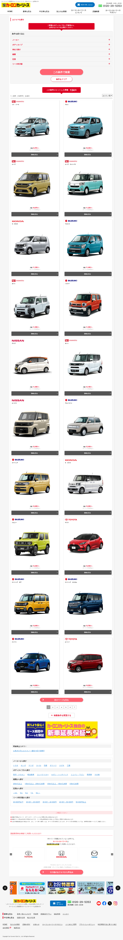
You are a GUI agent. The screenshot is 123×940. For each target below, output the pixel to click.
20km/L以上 (17, 783)
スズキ (61, 765)
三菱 (68, 765)
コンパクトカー (43, 774)
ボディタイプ (17, 44)
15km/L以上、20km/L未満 (34, 783)
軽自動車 (31, 774)
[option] (28, 854)
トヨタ (15, 765)
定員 (14, 59)
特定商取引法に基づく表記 (107, 924)
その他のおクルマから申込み (61, 872)
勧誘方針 (17, 928)
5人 (21, 793)
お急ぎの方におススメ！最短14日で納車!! (29, 750)
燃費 (14, 54)
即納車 (36, 914)
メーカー (15, 40)
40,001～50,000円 (66, 802)
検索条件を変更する (62, 715)
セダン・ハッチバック (59, 774)
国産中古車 (21, 917)
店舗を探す (26, 924)
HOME (5, 924)
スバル (38, 765)
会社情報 (6, 928)
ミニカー (66, 914)
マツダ (31, 765)
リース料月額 (17, 64)
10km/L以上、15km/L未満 (57, 783)
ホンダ (23, 765)
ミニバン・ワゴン (77, 774)
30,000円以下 (18, 802)
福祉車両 (57, 914)
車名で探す (16, 49)
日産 (45, 765)
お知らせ (36, 924)
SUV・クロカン (19, 774)
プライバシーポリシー (87, 924)
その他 (97, 774)
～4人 (15, 793)
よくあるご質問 (70, 924)
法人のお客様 (15, 924)
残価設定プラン (46, 914)
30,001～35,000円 (33, 802)
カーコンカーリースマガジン (52, 924)
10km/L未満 (73, 783)
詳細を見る (34, 154)
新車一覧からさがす (24, 914)
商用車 (89, 774)
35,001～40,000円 (50, 802)
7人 (32, 793)
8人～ (38, 793)
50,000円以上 (81, 802)
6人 (26, 793)
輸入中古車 (31, 917)
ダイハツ (53, 765)
